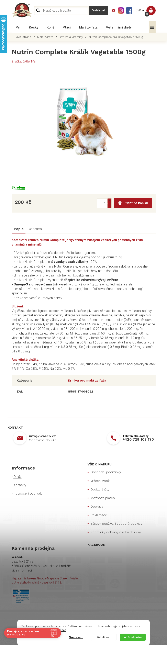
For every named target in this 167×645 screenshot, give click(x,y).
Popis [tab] (18, 229)
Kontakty (19, 485)
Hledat (98, 10)
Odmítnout (103, 637)
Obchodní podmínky (105, 472)
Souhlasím (135, 637)
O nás (17, 477)
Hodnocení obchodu (28, 493)
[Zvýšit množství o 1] (109, 201)
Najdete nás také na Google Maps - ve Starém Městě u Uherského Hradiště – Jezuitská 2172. (45, 580)
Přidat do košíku (135, 203)
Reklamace (98, 515)
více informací (22, 570)
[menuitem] (18, 27)
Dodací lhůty (99, 489)
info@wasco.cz (42, 436)
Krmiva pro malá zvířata (87, 380)
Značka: (24, 61)
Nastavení (76, 637)
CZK (139, 10)
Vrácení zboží (100, 481)
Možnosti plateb (102, 498)
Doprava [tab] (34, 229)
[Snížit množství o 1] (109, 205)
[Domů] (23, 37)
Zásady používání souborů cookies (116, 523)
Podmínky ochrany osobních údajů (116, 532)
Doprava (96, 506)
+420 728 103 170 (138, 439)
